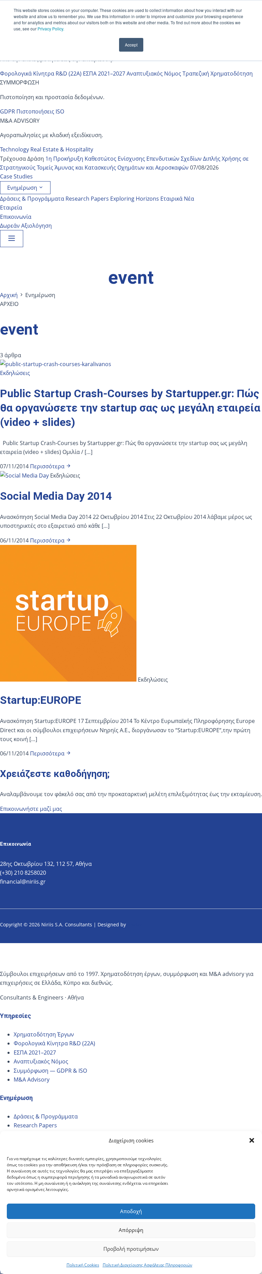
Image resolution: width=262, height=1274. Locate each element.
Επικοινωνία (15, 216)
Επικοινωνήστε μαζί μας (31, 809)
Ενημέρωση (23, 187)
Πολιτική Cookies (83, 1265)
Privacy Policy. (51, 28)
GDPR (7, 111)
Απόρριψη (131, 1229)
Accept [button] (131, 45)
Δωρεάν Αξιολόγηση (26, 225)
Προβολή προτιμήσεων (131, 1248)
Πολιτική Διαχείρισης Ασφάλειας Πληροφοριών (147, 1265)
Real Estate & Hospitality (61, 149)
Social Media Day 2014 (56, 496)
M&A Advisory (31, 1079)
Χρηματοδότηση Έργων (44, 1034)
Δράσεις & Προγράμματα (32, 198)
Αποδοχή (131, 1211)
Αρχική (9, 295)
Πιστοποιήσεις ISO (40, 111)
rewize (135, 924)
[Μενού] (11, 238)
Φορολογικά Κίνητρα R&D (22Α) (41, 73)
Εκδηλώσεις (15, 373)
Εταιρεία (11, 207)
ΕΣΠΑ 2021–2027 (104, 73)
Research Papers (87, 198)
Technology (14, 149)
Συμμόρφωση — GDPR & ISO (50, 1070)
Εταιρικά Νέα (177, 198)
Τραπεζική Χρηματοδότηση (218, 73)
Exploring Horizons (134, 198)
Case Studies (16, 176)
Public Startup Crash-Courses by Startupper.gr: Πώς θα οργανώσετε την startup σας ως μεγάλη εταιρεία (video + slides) (130, 407)
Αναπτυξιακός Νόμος (154, 73)
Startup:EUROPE (40, 700)
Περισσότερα (48, 466)
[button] (251, 1140)
